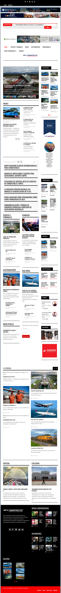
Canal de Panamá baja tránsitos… (9, 237)
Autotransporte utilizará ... (9, 391)
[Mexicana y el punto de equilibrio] (6, 409)
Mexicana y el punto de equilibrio (53, 284)
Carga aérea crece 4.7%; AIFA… (29, 314)
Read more (17, 139)
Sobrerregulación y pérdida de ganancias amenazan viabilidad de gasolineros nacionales (18, 207)
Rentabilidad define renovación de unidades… (10, 304)
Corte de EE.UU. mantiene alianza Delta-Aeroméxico (29, 291)
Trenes (27, 47)
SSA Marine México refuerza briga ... (44, 221)
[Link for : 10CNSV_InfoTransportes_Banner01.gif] (30, 20)
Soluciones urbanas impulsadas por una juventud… (28, 236)
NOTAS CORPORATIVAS (10, 51)
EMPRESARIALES (47, 47)
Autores (21, 51)
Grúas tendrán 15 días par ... (37, 391)
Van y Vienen (45, 319)
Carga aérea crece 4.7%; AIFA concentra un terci (44, 284)
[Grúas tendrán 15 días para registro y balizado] (34, 380)
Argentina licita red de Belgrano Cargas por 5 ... (45, 79)
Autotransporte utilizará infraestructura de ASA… (11, 313)
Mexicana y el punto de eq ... (9, 419)
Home (6, 47)
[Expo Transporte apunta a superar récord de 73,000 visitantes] (34, 437)
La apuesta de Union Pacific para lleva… (28, 108)
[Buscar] (18, 161)
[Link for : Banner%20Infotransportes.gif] (30, 15)
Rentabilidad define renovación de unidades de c (44, 275)
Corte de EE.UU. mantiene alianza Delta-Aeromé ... (54, 93)
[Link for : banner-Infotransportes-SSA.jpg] (30, 10)
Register (10, 5)
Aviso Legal (49, 590)
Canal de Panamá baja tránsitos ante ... (53, 247)
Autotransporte (35, 47)
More (37, 97)
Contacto (55, 590)
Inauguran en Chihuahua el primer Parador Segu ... (44, 92)
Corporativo (45, 308)
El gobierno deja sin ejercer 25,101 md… (28, 120)
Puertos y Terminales (17, 47)
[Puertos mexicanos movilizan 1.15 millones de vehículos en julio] (6, 437)
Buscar (48, 27)
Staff (44, 590)
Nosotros (39, 590)
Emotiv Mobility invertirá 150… (28, 250)
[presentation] (54, 368)
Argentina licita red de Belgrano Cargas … (10, 125)
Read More (43, 196)
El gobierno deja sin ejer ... (37, 419)
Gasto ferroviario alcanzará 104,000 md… (29, 132)
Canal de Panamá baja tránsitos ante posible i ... (53, 79)
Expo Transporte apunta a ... (37, 448)
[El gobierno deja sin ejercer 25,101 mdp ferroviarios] (34, 409)
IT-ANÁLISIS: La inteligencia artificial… (30, 258)
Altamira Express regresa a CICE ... (44, 191)
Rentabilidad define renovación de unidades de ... (44, 106)
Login (5, 5)
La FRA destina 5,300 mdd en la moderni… (30, 144)
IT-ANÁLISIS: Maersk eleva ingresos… (10, 259)
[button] (15, 581)
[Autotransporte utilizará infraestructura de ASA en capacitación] (6, 380)
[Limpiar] (21, 161)
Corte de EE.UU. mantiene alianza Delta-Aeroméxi (54, 275)
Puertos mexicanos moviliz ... (10, 448)
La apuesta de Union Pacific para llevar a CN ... (54, 107)
